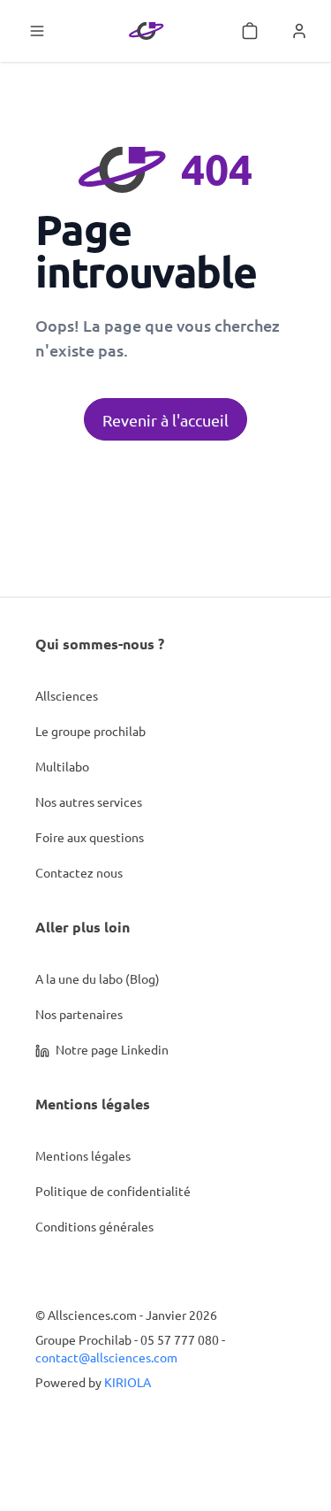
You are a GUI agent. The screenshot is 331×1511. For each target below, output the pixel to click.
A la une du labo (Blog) (97, 978)
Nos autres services (88, 801)
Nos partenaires (79, 1014)
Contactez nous (79, 872)
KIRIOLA (127, 1382)
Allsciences (66, 695)
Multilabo (62, 766)
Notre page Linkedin (111, 1049)
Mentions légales (83, 1155)
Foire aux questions (89, 837)
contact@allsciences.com (106, 1357)
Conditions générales (94, 1226)
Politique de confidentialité (113, 1191)
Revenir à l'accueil (165, 419)
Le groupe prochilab (90, 731)
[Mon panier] (249, 31)
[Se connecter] (299, 31)
